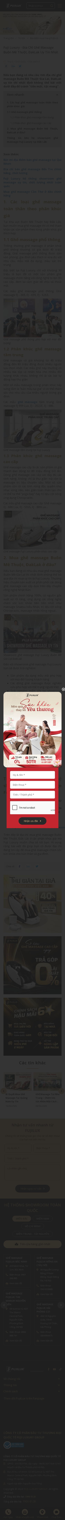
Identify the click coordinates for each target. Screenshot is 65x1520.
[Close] (60, 689)
